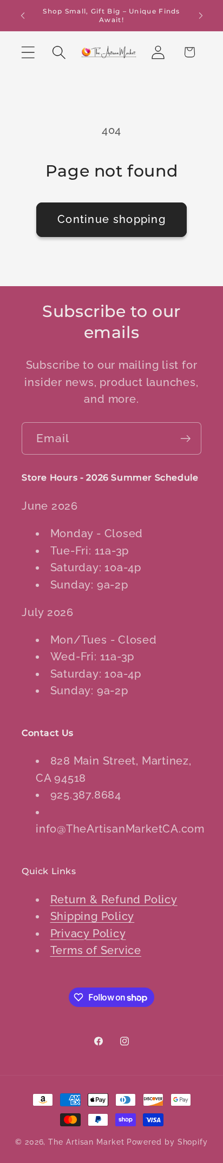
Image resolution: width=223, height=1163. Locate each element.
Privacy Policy (88, 934)
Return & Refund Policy (114, 900)
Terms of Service (95, 950)
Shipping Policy (92, 916)
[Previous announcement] (23, 16)
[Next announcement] (201, 16)
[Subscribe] (185, 438)
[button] (27, 52)
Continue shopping (111, 219)
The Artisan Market (86, 1142)
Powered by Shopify (167, 1142)
